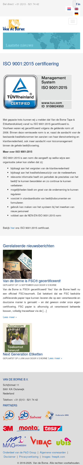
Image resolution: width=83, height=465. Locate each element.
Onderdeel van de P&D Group (19, 452)
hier (13, 228)
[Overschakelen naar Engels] (76, 8)
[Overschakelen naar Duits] (76, 13)
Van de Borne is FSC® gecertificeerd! (32, 280)
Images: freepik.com (53, 456)
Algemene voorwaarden (53, 452)
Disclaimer (9, 456)
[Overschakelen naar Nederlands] (69, 8)
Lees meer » (10, 317)
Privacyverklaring (28, 456)
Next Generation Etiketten (23, 353)
